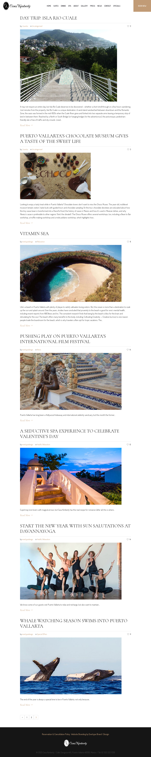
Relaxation (41, 241)
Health (39, 444)
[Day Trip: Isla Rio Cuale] (68, 65)
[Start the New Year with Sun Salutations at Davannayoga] (71, 570)
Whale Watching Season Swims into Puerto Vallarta (73, 623)
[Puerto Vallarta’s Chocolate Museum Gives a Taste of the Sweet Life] (55, 175)
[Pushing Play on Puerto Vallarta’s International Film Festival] (71, 381)
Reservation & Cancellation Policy (56, 734)
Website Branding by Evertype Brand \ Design (90, 734)
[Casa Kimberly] (75, 743)
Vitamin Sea (34, 233)
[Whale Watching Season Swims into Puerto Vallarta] (71, 665)
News (39, 349)
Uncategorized (37, 26)
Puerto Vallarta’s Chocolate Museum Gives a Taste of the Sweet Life (74, 138)
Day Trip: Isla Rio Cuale (48, 18)
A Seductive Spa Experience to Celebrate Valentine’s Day (69, 433)
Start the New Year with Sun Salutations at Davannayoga (75, 528)
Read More (25, 125)
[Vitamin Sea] (71, 273)
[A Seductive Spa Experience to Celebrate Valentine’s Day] (71, 476)
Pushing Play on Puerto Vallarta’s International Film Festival (63, 338)
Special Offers (42, 634)
